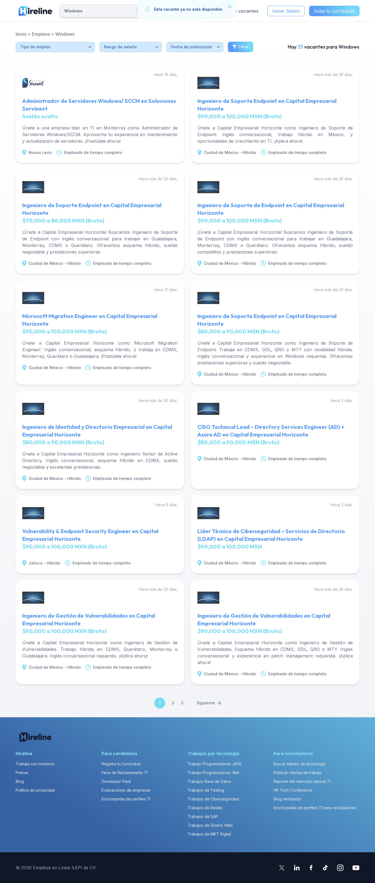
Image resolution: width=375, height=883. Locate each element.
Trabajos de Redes (205, 807)
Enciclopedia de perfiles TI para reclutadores (314, 807)
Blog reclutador (287, 799)
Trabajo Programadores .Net (213, 772)
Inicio (21, 34)
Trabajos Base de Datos (209, 781)
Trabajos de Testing (206, 790)
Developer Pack (116, 781)
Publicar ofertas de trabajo (297, 772)
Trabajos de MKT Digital (209, 834)
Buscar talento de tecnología (299, 763)
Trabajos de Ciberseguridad (213, 799)
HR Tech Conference (292, 790)
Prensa (22, 772)
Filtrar (243, 46)
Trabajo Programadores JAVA (214, 763)
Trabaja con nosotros (35, 763)
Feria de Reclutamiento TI (125, 772)
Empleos (41, 34)
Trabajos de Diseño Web (210, 825)
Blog (20, 781)
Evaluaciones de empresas (126, 790)
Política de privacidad (35, 790)
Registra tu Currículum (121, 763)
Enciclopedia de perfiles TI (126, 799)
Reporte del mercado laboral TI (302, 781)
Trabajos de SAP (203, 816)
